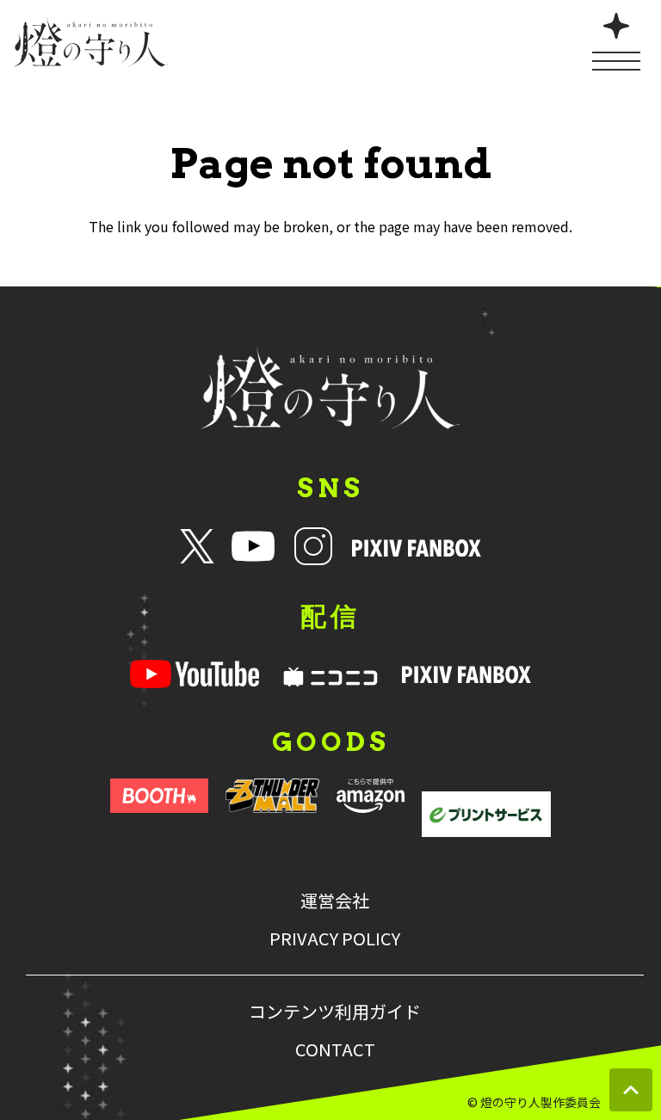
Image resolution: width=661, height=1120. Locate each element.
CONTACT (335, 1049)
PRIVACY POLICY (334, 938)
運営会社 (334, 900)
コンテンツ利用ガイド (335, 1011)
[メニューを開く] (616, 40)
